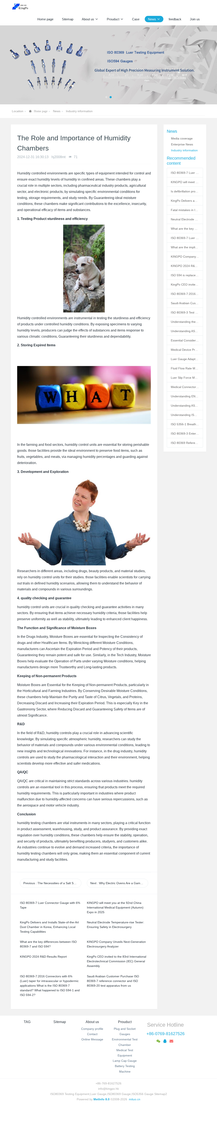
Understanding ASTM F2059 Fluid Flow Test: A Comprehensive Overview (185, 331)
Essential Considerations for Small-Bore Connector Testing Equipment (185, 340)
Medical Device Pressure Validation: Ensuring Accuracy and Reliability (185, 349)
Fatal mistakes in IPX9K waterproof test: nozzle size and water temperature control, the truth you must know (185, 210)
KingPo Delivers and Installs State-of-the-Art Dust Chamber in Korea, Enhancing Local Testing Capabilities (185, 200)
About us (92, 1022)
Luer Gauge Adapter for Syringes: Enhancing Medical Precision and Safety (185, 359)
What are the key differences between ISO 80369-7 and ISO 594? (185, 228)
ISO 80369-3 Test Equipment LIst (185, 312)
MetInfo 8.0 (101, 1099)
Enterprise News (182, 144)
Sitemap (59, 1022)
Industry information (79, 111)
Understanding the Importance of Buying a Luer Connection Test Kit (185, 321)
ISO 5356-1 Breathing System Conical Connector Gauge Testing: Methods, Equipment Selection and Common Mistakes (185, 424)
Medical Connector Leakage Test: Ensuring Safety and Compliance (185, 387)
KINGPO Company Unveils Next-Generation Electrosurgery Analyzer (185, 256)
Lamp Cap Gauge (125, 1060)
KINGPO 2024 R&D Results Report (185, 266)
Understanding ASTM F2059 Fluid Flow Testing (185, 405)
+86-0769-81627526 (165, 1033)
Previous (52, 883)
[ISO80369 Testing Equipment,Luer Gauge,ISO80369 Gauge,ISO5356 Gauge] (22, 6)
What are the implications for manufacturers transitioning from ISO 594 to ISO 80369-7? (185, 247)
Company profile (92, 1028)
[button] (11, 64)
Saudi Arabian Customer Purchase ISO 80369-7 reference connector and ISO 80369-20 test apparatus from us (185, 303)
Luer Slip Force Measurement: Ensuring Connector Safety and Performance (185, 377)
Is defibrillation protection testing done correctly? (185, 191)
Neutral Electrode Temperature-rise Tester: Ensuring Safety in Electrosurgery (185, 219)
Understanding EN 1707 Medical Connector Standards (185, 396)
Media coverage (182, 138)
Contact (92, 1034)
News (56, 111)
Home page (45, 19)
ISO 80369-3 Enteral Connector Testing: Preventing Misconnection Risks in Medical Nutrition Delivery (185, 433)
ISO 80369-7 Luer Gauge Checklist (185, 238)
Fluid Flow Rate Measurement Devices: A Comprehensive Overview (185, 368)
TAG (27, 1022)
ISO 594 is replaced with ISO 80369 (185, 275)
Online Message (92, 1039)
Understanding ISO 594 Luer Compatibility (185, 415)
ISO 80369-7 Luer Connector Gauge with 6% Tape (185, 172)
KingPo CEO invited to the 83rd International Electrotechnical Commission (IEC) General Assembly (185, 284)
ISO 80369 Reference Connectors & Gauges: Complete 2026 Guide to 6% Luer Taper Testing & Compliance (185, 443)
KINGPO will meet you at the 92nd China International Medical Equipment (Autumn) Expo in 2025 (185, 182)
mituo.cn (134, 1099)
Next (119, 883)
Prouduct (125, 1022)
